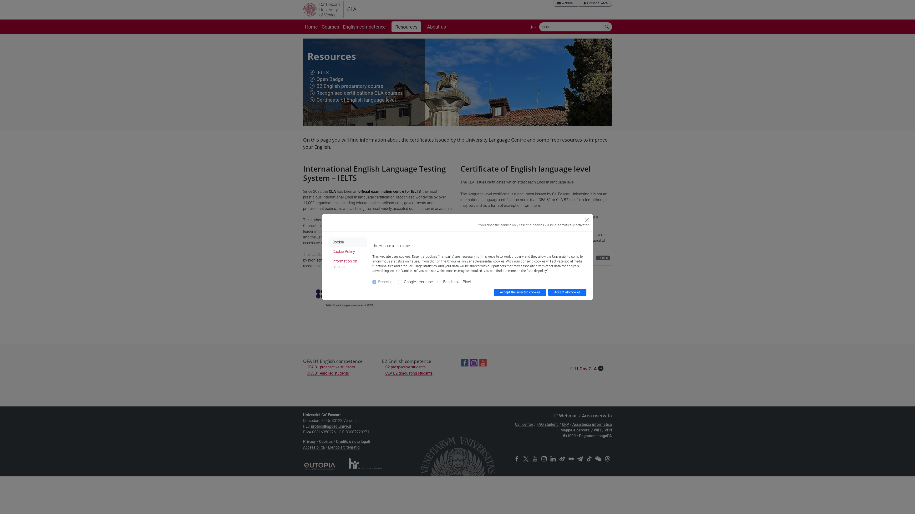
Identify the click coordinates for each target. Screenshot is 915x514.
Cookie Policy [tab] (343, 251)
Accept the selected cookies (520, 292)
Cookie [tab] (338, 242)
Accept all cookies (567, 292)
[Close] (587, 220)
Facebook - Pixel (457, 282)
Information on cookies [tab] (344, 264)
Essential (385, 282)
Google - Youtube (418, 282)
